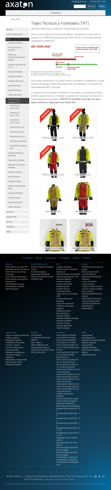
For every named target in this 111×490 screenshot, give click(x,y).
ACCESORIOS (36, 335)
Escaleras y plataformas (15, 352)
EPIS (18, 19)
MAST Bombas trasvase (15, 284)
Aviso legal (68, 479)
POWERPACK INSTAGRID (15, 343)
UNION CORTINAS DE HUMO (67, 399)
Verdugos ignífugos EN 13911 (17, 66)
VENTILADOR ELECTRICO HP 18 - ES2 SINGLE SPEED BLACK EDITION (67, 354)
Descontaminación (89, 355)
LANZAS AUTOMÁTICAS (91, 304)
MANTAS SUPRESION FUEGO (42, 277)
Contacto (86, 258)
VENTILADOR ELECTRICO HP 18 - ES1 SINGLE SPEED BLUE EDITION (67, 347)
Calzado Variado (14, 198)
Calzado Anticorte (14, 181)
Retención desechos (89, 343)
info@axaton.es (78, 1)
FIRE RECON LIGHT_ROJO (15, 121)
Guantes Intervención (16, 81)
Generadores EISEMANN (40, 274)
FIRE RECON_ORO (17, 132)
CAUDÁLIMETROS (89, 274)
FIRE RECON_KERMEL (18, 141)
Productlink (53, 125)
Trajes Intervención (15, 95)
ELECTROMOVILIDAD (14, 34)
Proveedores (64, 258)
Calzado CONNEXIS (15, 193)
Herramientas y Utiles (14, 362)
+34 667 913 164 (97, 1)
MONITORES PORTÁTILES (91, 299)
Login (60, 479)
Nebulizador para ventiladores (68, 406)
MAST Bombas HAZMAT (15, 286)
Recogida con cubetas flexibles (93, 340)
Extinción (9, 212)
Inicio (13, 19)
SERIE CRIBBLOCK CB (39, 345)
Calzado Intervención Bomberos (15, 154)
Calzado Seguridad (15, 202)
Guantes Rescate (14, 86)
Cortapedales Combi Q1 (40, 347)
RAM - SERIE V (36, 343)
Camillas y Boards (13, 345)
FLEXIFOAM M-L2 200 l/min (66, 457)
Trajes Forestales (14, 207)
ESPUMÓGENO (87, 306)
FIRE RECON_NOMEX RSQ (18, 147)
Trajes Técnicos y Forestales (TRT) (14, 100)
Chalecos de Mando (15, 43)
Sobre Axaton (51, 258)
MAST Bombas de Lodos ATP (17, 267)
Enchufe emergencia (38, 272)
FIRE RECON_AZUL (17, 127)
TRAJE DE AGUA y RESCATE (15, 48)
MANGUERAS (87, 308)
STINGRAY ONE (37, 279)
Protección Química (15, 172)
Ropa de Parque (14, 177)
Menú (102, 6)
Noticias (38, 258)
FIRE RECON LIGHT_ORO (14, 114)
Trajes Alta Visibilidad (16, 160)
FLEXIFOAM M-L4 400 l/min (66, 460)
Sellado (84, 352)
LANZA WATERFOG (89, 282)
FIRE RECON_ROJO (17, 137)
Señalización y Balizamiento (16, 360)
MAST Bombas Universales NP (17, 269)
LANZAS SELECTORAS (90, 301)
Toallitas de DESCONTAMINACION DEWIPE (16, 57)
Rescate (9, 222)
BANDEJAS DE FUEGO (90, 272)
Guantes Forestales (15, 76)
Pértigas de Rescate (13, 365)
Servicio (76, 258)
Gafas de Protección (15, 72)
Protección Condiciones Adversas (16, 166)
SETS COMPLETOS (38, 352)
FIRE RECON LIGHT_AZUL (15, 107)
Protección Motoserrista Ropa (16, 187)
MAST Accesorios (12, 289)
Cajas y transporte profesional (17, 335)
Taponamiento (87, 345)
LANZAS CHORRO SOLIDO (92, 286)
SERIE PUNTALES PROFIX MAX (42, 350)
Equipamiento (11, 217)
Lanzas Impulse (88, 284)
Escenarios (28, 258)
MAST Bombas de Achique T (16, 277)
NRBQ (8, 232)
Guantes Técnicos (14, 90)
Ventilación (10, 227)
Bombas (9, 29)
